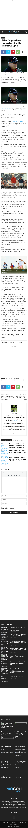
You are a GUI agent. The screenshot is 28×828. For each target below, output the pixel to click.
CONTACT (8, 822)
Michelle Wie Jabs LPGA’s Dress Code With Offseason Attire (20, 777)
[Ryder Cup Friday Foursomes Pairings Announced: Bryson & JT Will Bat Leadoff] (5, 460)
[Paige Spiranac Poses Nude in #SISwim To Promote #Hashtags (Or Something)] (21, 741)
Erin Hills (10, 378)
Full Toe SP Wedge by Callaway (17, 677)
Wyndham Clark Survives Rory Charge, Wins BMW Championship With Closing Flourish (17, 670)
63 (6, 378)
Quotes (3, 37)
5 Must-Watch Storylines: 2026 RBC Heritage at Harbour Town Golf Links (17, 452)
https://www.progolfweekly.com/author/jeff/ (14, 415)
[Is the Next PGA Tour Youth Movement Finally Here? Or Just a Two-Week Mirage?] (5, 447)
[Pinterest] (13, 52)
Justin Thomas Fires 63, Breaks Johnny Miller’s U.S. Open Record (7, 398)
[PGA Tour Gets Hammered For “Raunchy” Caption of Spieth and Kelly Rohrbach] (7, 756)
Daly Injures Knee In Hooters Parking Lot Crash (6, 748)
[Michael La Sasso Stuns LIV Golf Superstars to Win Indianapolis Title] (5, 665)
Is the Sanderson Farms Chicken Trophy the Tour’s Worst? (21, 763)
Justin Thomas (5, 380)
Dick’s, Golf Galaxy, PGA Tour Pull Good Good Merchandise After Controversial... (17, 629)
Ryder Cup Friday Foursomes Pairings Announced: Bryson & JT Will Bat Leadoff (17, 459)
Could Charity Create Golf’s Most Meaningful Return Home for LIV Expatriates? (18, 643)
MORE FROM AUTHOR (18, 440)
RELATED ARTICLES (6, 440)
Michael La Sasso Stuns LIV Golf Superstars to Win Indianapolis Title (18, 663)
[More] (22, 52)
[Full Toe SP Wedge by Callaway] (5, 679)
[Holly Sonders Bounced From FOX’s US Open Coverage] (7, 771)
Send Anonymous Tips (21, 822)
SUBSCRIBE (14, 822)
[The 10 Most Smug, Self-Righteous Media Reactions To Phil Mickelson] (21, 726)
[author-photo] (14, 411)
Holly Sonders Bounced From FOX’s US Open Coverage (7, 777)
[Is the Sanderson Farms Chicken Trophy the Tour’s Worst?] (21, 756)
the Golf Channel (18, 121)
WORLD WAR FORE (16, 420)
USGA (21, 380)
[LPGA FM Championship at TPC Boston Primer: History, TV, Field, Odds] (5, 652)
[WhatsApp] (18, 52)
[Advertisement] (14, 15)
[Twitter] (8, 52)
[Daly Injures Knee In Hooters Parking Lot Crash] (7, 741)
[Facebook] (3, 52)
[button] (2, 32)
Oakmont (12, 380)
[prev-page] (2, 464)
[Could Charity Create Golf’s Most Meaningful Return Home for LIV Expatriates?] (5, 644)
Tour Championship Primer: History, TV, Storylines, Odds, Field (17, 656)
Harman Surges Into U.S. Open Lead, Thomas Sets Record (21, 398)
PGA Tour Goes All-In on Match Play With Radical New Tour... (18, 635)
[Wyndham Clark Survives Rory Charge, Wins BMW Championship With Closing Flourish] (5, 671)
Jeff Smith (8, 48)
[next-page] (5, 464)
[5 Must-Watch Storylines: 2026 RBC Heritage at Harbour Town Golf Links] (5, 453)
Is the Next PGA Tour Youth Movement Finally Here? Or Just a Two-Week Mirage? (16, 445)
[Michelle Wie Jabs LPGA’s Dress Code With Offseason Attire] (21, 771)
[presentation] (3, 473)
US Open (17, 380)
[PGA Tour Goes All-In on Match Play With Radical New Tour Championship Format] (5, 637)
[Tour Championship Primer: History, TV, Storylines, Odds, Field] (5, 658)
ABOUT (3, 822)
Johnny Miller (16, 378)
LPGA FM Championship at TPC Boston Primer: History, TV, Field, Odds (18, 649)
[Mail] (14, 433)
